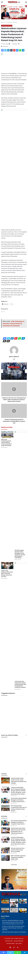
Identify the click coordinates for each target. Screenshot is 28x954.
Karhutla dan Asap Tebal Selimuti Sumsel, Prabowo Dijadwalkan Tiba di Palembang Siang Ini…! (18, 830)
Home (3, 22)
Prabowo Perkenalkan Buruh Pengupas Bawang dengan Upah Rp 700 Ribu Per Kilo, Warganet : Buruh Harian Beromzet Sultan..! (18, 791)
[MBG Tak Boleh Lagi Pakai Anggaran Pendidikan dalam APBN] (5, 858)
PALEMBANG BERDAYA (11, 22)
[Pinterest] (14, 50)
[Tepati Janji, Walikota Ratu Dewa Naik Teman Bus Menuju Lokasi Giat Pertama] (7, 565)
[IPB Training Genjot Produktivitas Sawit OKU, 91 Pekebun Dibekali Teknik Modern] (5, 808)
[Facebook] (2, 50)
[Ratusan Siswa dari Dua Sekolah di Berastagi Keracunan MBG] (5, 850)
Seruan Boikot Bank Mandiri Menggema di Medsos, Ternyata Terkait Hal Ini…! (19, 799)
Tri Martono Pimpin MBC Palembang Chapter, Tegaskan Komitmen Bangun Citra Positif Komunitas (13, 928)
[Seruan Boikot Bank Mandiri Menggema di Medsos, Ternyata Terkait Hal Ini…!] (5, 800)
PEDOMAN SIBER (10, 943)
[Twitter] (5, 50)
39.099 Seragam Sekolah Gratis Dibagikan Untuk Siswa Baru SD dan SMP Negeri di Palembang (20, 554)
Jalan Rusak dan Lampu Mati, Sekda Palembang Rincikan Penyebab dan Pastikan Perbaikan (20, 684)
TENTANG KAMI (9, 941)
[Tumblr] (11, 50)
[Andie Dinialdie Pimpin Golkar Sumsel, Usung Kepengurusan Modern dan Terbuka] (5, 780)
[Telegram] (23, 50)
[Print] (7, 341)
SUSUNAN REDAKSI (18, 941)
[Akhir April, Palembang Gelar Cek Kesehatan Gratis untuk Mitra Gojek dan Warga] (7, 434)
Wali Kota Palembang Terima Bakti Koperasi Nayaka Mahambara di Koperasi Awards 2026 (14, 372)
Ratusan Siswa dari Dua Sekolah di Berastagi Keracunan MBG (17, 849)
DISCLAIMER (19, 943)
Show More (14, 864)
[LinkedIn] (8, 50)
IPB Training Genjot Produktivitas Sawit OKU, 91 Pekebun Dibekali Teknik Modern (18, 808)
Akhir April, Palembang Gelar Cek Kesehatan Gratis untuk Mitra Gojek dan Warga (6, 442)
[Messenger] (17, 50)
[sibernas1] (14, 2)
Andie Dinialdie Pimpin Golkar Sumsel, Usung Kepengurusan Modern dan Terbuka (18, 780)
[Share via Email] (4, 341)
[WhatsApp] (20, 50)
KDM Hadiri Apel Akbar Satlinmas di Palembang (14, 932)
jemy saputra (6, 43)
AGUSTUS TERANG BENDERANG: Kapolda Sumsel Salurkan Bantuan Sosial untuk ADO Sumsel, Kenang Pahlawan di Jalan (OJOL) (13, 922)
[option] (14, 371)
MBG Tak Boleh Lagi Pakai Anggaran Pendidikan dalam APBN (18, 857)
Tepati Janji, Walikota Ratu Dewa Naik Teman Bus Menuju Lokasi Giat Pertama (7, 573)
